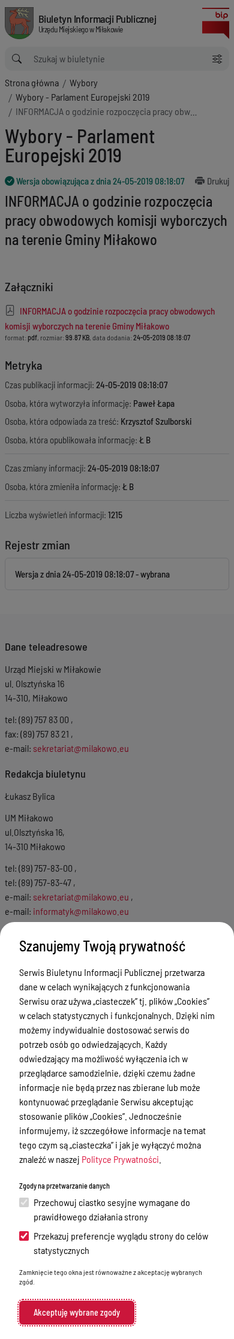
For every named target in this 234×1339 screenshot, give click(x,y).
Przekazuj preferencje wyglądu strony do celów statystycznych (121, 1243)
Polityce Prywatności (120, 1159)
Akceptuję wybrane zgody (77, 1312)
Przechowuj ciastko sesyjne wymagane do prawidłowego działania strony (112, 1209)
